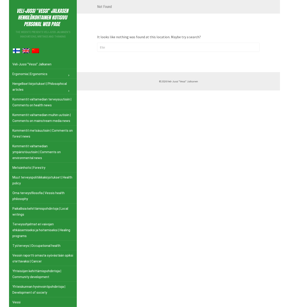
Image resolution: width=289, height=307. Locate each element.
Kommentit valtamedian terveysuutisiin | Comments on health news (41, 102)
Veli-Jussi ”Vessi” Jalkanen (31, 64)
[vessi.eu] (43, 16)
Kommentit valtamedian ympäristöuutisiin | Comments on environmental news (36, 152)
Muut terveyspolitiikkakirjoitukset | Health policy (42, 180)
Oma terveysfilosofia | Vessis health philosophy (38, 196)
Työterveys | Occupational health (36, 246)
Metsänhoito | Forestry (28, 167)
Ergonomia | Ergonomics (29, 74)
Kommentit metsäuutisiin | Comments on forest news (42, 133)
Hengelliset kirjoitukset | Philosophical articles (39, 86)
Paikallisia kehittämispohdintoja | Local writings (40, 211)
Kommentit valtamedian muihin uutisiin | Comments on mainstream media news (41, 118)
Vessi (16, 302)
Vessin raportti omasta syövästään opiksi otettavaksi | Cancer (42, 258)
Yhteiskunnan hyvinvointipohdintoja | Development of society (38, 289)
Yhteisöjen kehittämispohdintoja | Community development (36, 274)
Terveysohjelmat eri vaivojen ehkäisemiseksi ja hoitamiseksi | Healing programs (41, 230)
